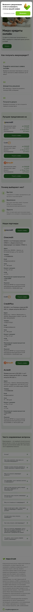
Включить (23, 13)
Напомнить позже (9, 13)
